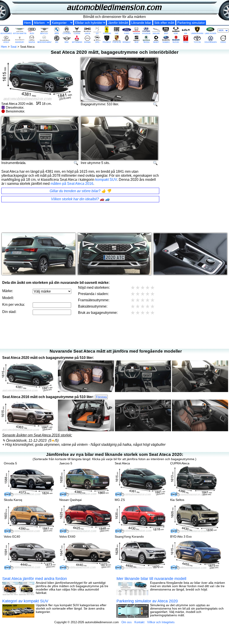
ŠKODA (146, 42)
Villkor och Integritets (161, 622)
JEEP (166, 33)
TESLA (185, 42)
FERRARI (107, 33)
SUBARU (166, 42)
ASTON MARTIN (19, 33)
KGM (176, 33)
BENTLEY (44, 33)
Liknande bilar (141, 22)
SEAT (136, 42)
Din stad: (9, 312)
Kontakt (139, 622)
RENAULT (127, 42)
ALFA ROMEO (6, 33)
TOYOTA (197, 42)
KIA (185, 33)
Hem (27, 22)
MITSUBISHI (77, 42)
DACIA (87, 33)
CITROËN (67, 33)
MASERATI (19, 42)
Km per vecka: (13, 304)
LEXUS (6, 42)
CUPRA (77, 33)
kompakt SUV (106, 179)
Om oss (126, 622)
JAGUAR (156, 33)
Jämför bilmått (118, 22)
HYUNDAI (146, 33)
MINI (66, 42)
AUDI (32, 33)
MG (56, 42)
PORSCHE (116, 42)
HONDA (136, 33)
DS (97, 33)
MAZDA (32, 42)
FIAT (117, 33)
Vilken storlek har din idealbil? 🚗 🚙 (80, 199)
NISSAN (87, 42)
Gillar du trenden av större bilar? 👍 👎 (80, 191)
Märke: (7, 291)
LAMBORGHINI (197, 33)
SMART (156, 42)
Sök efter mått (164, 22)
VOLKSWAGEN (210, 42)
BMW (57, 33)
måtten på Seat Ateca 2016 (72, 183)
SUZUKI (175, 42)
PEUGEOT (107, 42)
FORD (126, 33)
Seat (14, 46)
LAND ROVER (210, 33)
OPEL (97, 42)
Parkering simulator (191, 22)
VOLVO (223, 42)
